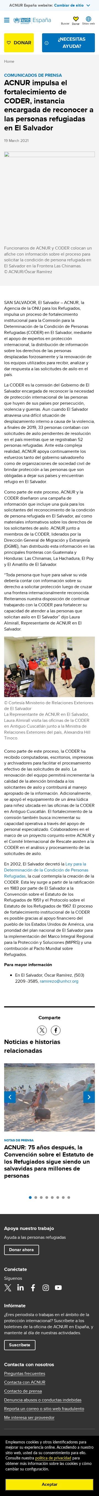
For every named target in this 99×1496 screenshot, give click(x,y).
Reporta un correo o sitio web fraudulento (44, 1409)
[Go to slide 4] (48, 1199)
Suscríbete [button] (19, 1345)
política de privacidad (53, 1458)
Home (9, 61)
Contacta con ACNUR (24, 1382)
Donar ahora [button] (21, 1249)
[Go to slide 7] (64, 1199)
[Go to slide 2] (37, 1199)
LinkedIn (20, 1287)
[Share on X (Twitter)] (42, 1030)
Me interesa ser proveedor (29, 1418)
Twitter (7, 1287)
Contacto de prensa (23, 1391)
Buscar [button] (65, 23)
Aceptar (49, 1484)
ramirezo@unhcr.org (59, 981)
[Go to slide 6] (59, 1199)
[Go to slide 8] (70, 1199)
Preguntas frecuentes (24, 1374)
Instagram (45, 1287)
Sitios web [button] (88, 23)
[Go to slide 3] (42, 1199)
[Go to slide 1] (31, 1199)
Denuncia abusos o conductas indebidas (42, 1400)
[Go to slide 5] (53, 1199)
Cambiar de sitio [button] (69, 5)
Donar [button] (75, 24)
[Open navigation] (6, 20)
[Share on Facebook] (56, 1030)
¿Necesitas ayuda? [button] (72, 42)
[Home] (32, 21)
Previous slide (10, 1097)
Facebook (33, 1287)
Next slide (89, 1097)
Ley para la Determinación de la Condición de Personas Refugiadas (46, 870)
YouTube (58, 1287)
